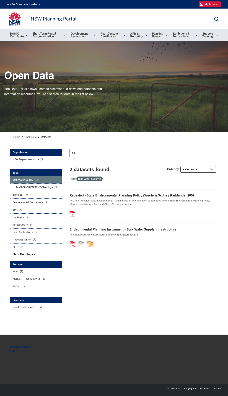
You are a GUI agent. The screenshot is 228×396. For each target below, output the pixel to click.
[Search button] (73, 153)
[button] (18, 35)
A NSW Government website (23, 4)
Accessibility (173, 388)
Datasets (46, 137)
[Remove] (100, 178)
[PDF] (73, 210)
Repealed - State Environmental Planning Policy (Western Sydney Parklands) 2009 (132, 195)
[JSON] (91, 240)
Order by (173, 169)
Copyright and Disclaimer (196, 388)
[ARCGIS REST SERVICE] (82, 240)
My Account (212, 4)
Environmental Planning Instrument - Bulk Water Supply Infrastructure (122, 229)
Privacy (217, 388)
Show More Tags (23, 254)
